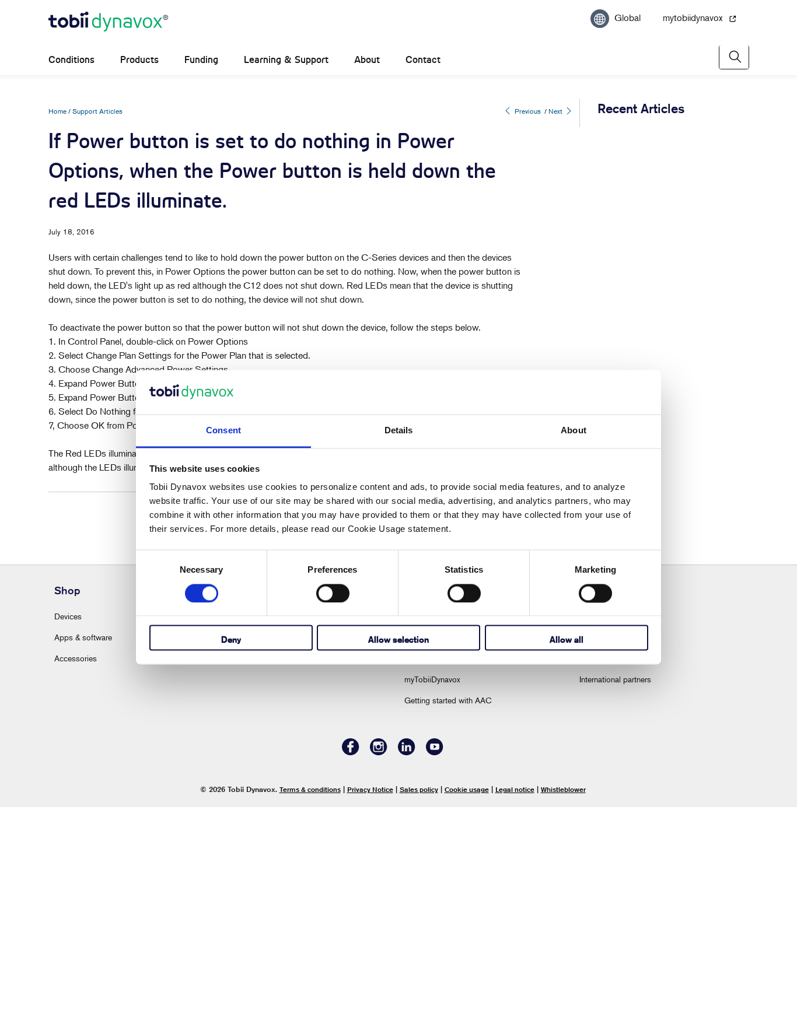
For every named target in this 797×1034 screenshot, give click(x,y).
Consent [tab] (223, 431)
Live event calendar (437, 864)
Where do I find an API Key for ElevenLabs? (651, 739)
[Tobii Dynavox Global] (108, 22)
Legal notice (514, 1015)
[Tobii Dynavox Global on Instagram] (378, 979)
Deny (231, 640)
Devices (68, 843)
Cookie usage (467, 1015)
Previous (527, 111)
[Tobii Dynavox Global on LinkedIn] (407, 979)
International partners (615, 906)
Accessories (75, 885)
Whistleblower (563, 1015)
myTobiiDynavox (432, 906)
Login (239, 843)
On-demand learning (439, 885)
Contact (423, 59)
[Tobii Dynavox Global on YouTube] (435, 979)
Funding (201, 59)
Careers (418, 843)
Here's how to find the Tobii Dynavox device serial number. (652, 278)
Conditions (71, 59)
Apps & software (83, 864)
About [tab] (573, 431)
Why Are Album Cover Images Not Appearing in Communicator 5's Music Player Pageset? (647, 160)
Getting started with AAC (448, 927)
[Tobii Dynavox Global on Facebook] (350, 979)
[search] (734, 57)
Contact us (598, 864)
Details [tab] (398, 431)
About (367, 59)
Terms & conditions (310, 1015)
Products (139, 59)
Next (556, 111)
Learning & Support (286, 59)
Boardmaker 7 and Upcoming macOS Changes (656, 334)
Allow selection (398, 640)
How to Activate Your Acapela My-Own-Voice (655, 222)
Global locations (608, 885)
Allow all (566, 640)
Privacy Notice (370, 1015)
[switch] (332, 593)
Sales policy (419, 1015)
